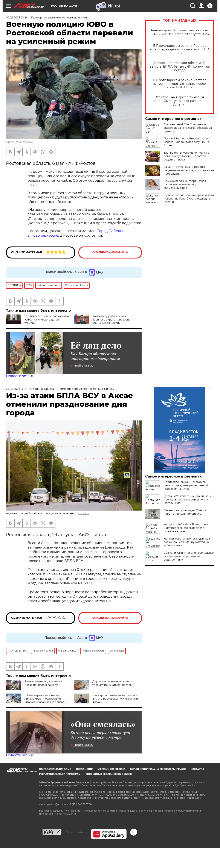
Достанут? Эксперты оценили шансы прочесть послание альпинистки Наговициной (189, 499)
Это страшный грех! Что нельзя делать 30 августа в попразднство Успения (179, 100)
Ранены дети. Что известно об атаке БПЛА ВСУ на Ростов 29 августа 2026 (179, 32)
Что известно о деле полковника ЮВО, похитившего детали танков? (46, 319)
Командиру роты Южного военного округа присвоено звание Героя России (111, 319)
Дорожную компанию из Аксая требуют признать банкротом (113, 683)
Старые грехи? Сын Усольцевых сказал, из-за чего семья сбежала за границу (188, 128)
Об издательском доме (55, 769)
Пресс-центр (84, 769)
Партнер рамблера (76, 832)
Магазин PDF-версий (111, 769)
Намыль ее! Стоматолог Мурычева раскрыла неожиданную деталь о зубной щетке (187, 542)
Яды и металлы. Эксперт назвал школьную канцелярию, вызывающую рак (185, 184)
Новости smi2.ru (20, 376)
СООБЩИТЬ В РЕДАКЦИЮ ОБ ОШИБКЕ (109, 774)
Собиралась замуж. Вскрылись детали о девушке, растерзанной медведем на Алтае (186, 485)
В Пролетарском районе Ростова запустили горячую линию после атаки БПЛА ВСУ (179, 83)
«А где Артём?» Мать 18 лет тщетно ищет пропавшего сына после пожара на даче (187, 528)
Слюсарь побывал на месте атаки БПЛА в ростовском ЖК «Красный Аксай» (115, 699)
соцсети (83, 513)
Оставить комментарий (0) (110, 252)
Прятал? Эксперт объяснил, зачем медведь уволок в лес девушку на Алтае (186, 142)
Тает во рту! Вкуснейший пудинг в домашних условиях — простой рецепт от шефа (186, 156)
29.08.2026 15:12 (16, 388)
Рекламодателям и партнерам (60, 774)
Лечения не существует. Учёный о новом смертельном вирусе (186, 512)
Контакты (197, 769)
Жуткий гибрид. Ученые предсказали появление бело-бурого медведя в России (189, 198)
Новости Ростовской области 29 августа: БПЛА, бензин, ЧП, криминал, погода (180, 66)
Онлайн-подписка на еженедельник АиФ (158, 769)
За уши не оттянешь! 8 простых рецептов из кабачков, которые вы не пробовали (189, 170)
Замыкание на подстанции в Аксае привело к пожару (43, 683)
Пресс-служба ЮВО (19, 142)
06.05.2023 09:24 (17, 17)
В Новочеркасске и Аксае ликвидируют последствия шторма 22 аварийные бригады (45, 699)
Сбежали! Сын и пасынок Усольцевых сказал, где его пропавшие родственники (189, 556)
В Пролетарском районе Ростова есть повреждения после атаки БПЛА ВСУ (180, 49)
